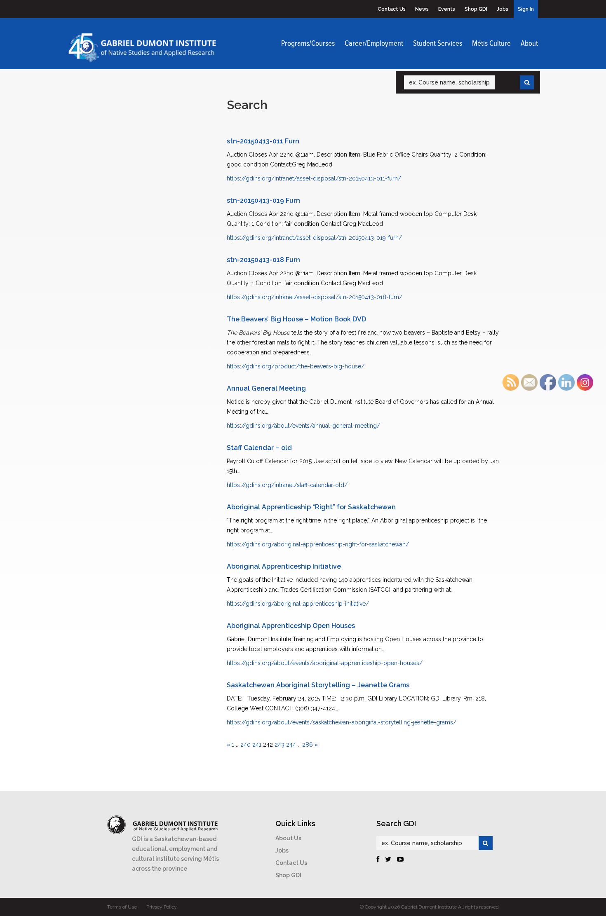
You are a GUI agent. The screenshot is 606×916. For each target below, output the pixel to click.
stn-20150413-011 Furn (263, 141)
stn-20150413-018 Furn (263, 260)
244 (291, 744)
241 (256, 744)
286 (307, 744)
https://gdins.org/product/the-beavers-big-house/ (295, 366)
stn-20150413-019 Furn (263, 200)
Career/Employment (374, 44)
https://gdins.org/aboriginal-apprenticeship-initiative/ (298, 603)
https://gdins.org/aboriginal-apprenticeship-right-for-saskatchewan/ (318, 544)
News (422, 9)
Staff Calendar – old (259, 448)
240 (245, 744)
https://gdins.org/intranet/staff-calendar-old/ (287, 485)
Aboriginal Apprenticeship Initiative (284, 566)
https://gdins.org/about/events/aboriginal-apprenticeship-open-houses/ (325, 663)
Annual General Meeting (266, 388)
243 (279, 744)
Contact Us (392, 9)
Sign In (526, 9)
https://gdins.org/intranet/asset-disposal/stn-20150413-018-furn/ (314, 297)
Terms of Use (122, 907)
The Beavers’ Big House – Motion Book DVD (296, 319)
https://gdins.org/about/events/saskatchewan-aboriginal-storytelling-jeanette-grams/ (341, 722)
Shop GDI (476, 9)
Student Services (437, 44)
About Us (288, 838)
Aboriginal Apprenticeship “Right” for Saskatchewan (311, 507)
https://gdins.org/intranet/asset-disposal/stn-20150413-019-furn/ (314, 237)
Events (446, 9)
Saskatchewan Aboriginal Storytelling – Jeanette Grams (318, 685)
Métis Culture (491, 44)
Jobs (502, 9)
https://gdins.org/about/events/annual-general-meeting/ (303, 425)
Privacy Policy (161, 907)
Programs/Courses (308, 44)
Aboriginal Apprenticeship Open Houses (291, 626)
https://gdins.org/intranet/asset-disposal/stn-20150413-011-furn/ (314, 178)
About (529, 44)
